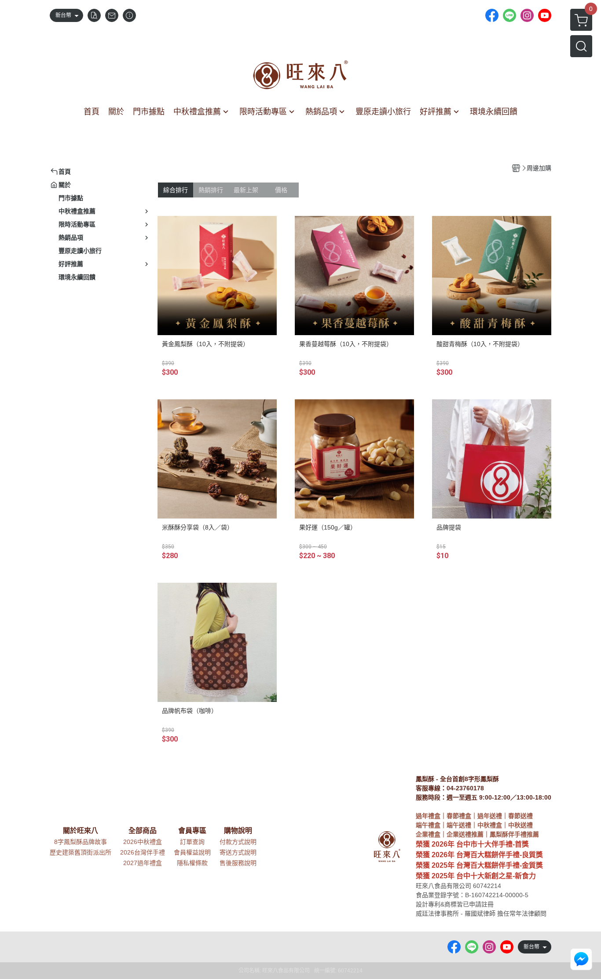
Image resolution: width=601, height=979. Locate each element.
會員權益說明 (192, 852)
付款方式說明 (238, 842)
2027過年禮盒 (142, 863)
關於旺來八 (80, 830)
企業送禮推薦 (465, 834)
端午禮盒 (428, 825)
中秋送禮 (520, 825)
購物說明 (238, 830)
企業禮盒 (428, 834)
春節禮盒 (459, 815)
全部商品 (142, 830)
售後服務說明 (238, 863)
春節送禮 (520, 815)
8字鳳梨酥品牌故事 (80, 842)
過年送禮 (489, 815)
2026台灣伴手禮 (142, 852)
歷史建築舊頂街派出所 (80, 852)
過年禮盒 (428, 815)
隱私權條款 (192, 863)
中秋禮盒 (489, 825)
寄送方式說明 (238, 852)
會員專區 (192, 830)
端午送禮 (459, 825)
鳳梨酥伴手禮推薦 (514, 834)
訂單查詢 (192, 842)
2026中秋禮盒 (142, 842)
